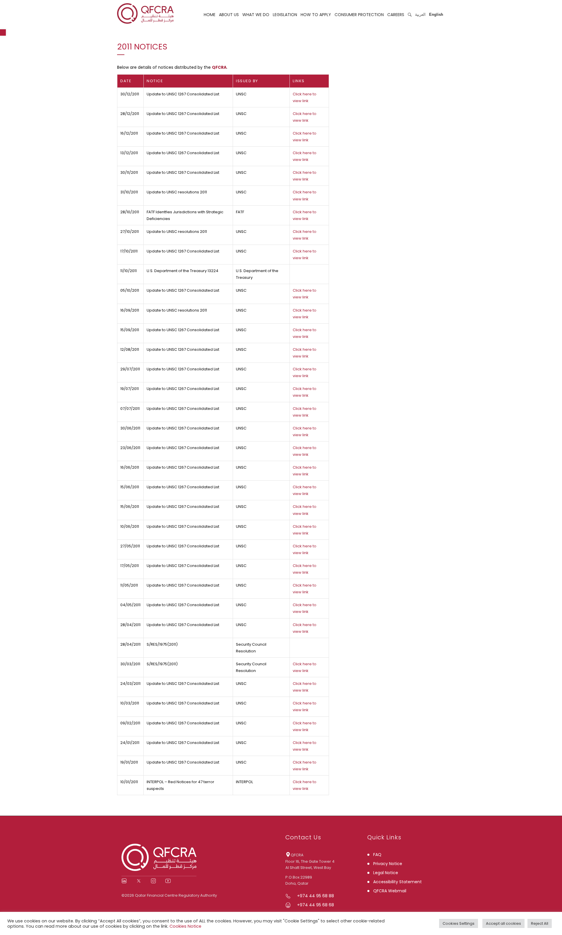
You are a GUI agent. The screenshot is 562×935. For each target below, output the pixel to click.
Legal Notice (385, 873)
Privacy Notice (387, 864)
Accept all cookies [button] (503, 923)
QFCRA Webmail (389, 891)
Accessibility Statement (397, 882)
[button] (3, 32)
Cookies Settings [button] (458, 923)
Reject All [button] (539, 923)
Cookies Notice (185, 926)
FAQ (377, 854)
